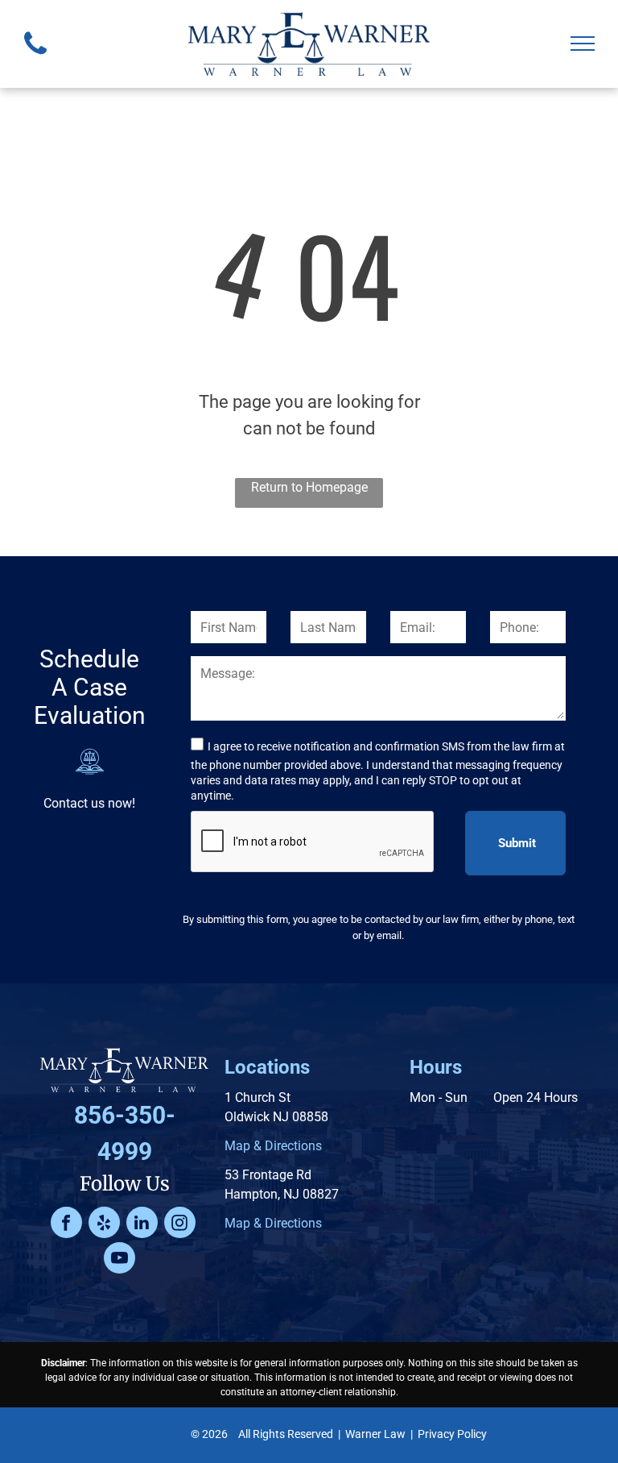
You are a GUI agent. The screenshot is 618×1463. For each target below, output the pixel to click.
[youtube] (119, 1260)
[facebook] (66, 1224)
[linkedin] (142, 1224)
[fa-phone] (35, 58)
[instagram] (180, 1224)
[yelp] (104, 1224)
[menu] (583, 43)
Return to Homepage (309, 487)
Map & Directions (273, 1145)
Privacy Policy (452, 1434)
